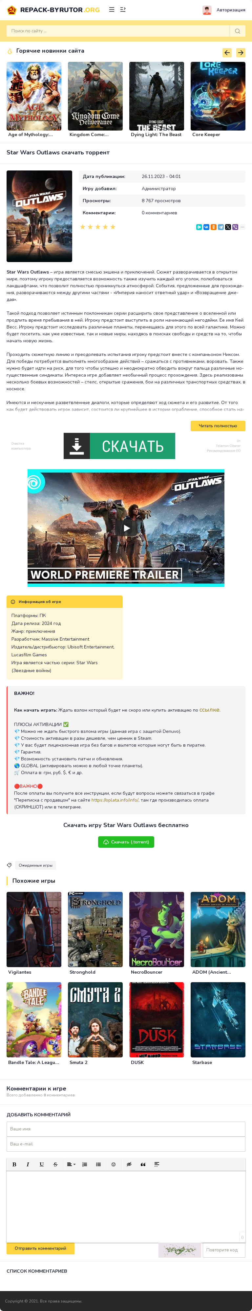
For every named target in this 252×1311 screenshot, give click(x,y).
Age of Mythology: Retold (28, 137)
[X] (228, 227)
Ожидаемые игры (35, 865)
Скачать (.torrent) (130, 842)
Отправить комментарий (40, 1248)
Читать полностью (218, 426)
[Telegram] (221, 227)
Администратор (159, 189)
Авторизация (231, 10)
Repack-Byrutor (60, 10)
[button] (14, 1164)
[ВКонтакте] (206, 227)
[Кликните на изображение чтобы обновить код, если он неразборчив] (179, 1250)
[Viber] (235, 227)
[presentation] (227, 52)
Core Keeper (206, 135)
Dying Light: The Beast (156, 135)
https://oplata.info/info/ (115, 800)
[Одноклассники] (214, 227)
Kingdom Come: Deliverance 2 (87, 137)
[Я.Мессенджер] (199, 227)
